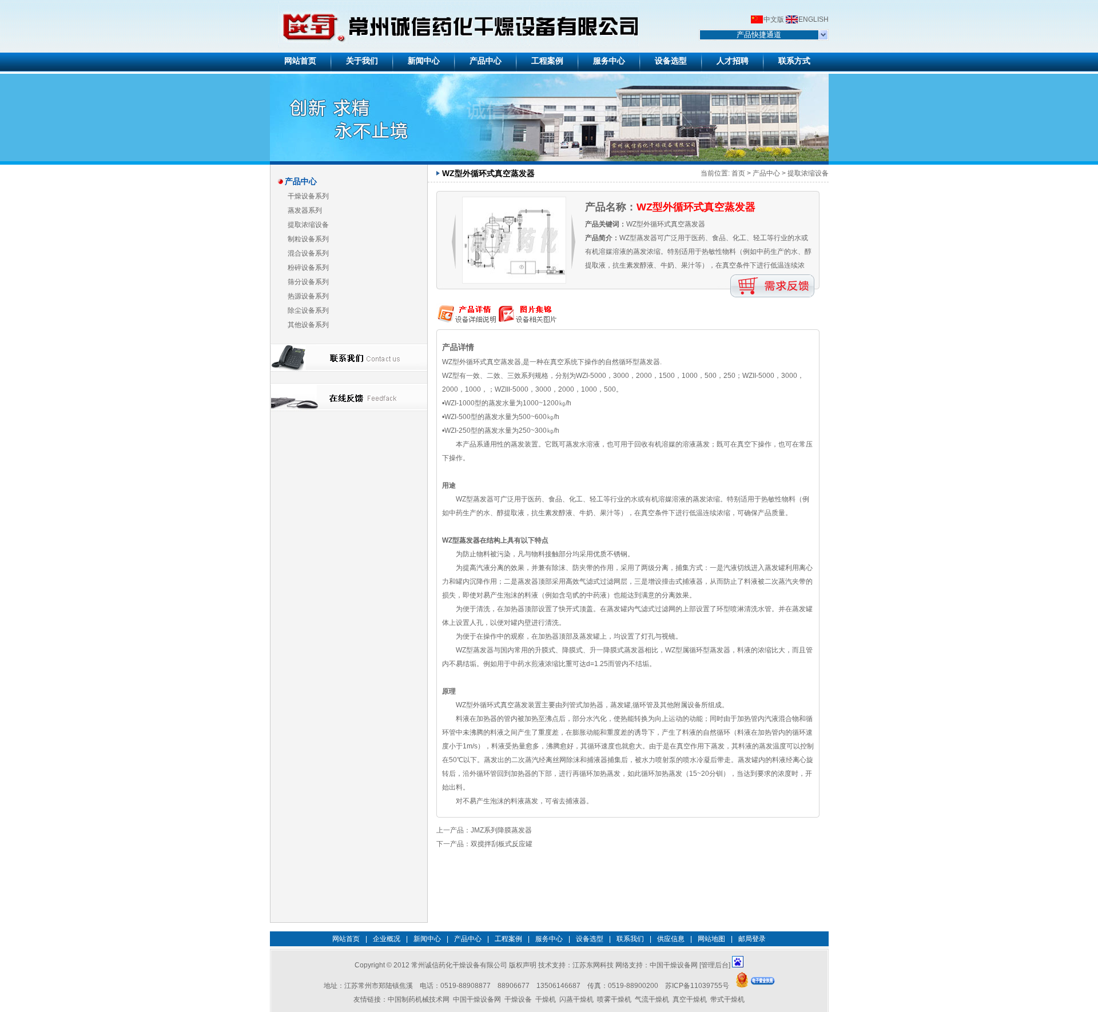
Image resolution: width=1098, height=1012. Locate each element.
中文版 (773, 19)
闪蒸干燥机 (576, 999)
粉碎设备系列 (308, 268)
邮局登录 (752, 939)
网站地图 (711, 939)
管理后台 (715, 965)
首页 (738, 173)
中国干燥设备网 (674, 965)
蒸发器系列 (305, 210)
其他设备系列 (308, 325)
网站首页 (346, 939)
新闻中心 (427, 939)
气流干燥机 (652, 999)
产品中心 (766, 173)
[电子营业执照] (755, 986)
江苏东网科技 (593, 965)
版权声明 (522, 965)
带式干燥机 (727, 999)
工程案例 (508, 939)
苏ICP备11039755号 (697, 986)
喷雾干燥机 (614, 999)
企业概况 (386, 939)
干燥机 (545, 999)
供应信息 (671, 939)
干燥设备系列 (308, 196)
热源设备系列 (308, 296)
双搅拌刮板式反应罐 (501, 844)
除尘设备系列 (308, 310)
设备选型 (589, 939)
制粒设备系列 (308, 239)
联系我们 (630, 939)
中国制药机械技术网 (418, 999)
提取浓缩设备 (308, 225)
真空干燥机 (690, 999)
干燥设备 (518, 999)
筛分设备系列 (308, 282)
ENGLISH (813, 19)
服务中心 (549, 939)
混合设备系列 (308, 253)
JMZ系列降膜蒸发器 (501, 830)
